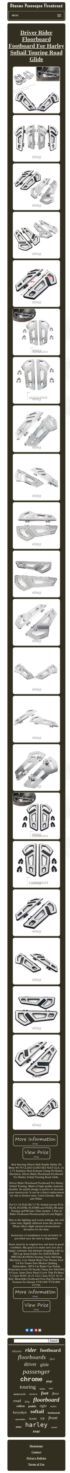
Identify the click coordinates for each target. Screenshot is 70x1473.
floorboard (46, 1399)
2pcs (52, 1358)
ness (51, 1388)
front (52, 1417)
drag (27, 1401)
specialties (20, 1419)
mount (54, 1427)
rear (36, 1431)
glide (44, 1364)
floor (55, 1393)
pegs (49, 1381)
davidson (33, 1394)
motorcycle (20, 1394)
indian (42, 1389)
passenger (36, 1371)
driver (30, 1364)
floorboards (32, 1357)
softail (37, 1411)
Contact (36, 1452)
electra (16, 1351)
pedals (32, 1406)
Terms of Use (36, 1464)
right (43, 1406)
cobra (20, 1406)
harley (36, 1424)
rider (30, 1350)
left (42, 1418)
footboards (54, 1412)
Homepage (36, 1446)
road (17, 1400)
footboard (50, 1350)
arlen (18, 1427)
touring (28, 1387)
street (53, 1406)
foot (44, 1393)
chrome (31, 1379)
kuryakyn (20, 1412)
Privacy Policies (36, 1458)
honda (33, 1418)
